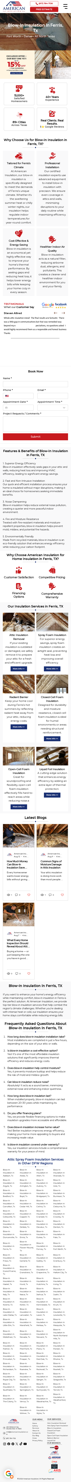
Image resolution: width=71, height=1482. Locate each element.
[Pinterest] (13, 1444)
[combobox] (52, 408)
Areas (34, 1438)
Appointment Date (15, 402)
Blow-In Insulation (54, 1428)
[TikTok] (21, 1444)
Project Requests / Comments (22, 413)
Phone (8, 390)
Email (41, 390)
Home (34, 1423)
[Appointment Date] (6, 407)
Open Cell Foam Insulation (57, 1435)
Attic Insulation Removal (56, 1423)
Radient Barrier (53, 1438)
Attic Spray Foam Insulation (57, 1426)
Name (7, 378)
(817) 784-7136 (11, 1438)
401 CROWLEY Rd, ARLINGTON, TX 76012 (13, 1428)
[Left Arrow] (55, 312)
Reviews (35, 1428)
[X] (17, 1444)
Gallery (35, 1426)
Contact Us (36, 1433)
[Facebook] (9, 1444)
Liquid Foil (51, 1440)
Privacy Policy (37, 1440)
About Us (35, 1430)
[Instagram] (4, 1444)
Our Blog (35, 1435)
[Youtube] (25, 1444)
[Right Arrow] (63, 312)
